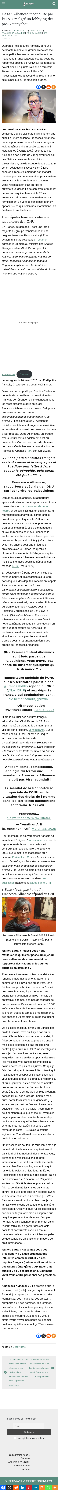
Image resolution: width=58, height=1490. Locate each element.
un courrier (40, 239)
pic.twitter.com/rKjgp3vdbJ (29, 699)
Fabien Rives (36, 30)
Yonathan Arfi (36, 729)
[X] (43, 87)
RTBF (15, 566)
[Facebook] (38, 87)
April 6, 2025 (44, 709)
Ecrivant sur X (20, 857)
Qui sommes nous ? (19, 1455)
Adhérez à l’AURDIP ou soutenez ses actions (19, 1465)
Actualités (19, 1347)
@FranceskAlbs (15, 686)
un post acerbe (37, 840)
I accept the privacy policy (30, 1438)
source (6, 38)
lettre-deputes (8, 374)
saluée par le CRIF (40, 882)
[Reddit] (48, 87)
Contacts (25, 1458)
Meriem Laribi (34, 33)
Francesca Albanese (13, 33)
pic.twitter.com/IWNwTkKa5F (29, 818)
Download (24, 374)
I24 (29, 450)
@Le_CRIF (16, 690)
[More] (53, 87)
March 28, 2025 (44, 828)
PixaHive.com (44, 1481)
